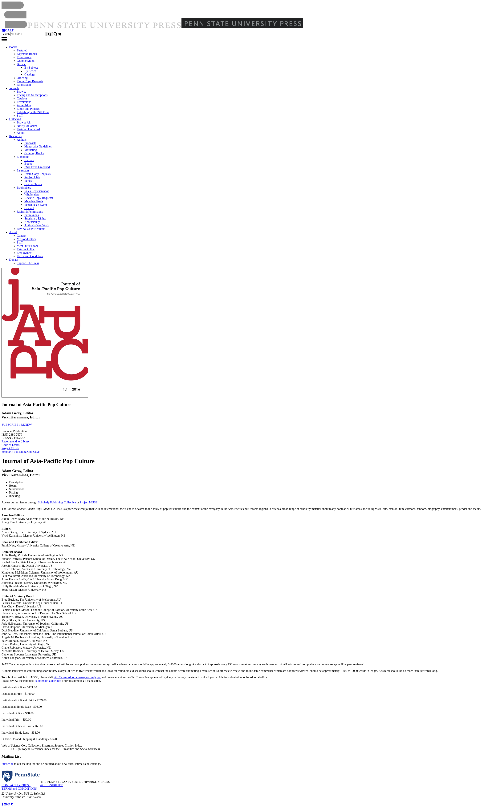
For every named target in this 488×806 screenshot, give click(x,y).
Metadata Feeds (33, 201)
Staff (19, 115)
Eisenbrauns (24, 57)
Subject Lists (32, 177)
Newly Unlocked (27, 125)
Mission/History (26, 239)
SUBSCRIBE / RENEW (17, 424)
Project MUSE (10, 448)
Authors (21, 139)
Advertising (24, 105)
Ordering (22, 77)
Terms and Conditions (30, 256)
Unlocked (15, 119)
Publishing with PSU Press (33, 112)
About (20, 132)
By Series (30, 71)
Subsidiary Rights (35, 218)
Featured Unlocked (28, 129)
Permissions (24, 101)
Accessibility (32, 222)
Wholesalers (31, 194)
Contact (29, 208)
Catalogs (29, 74)
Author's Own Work (36, 225)
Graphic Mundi (26, 60)
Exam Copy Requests (30, 81)
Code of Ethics (10, 444)
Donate (13, 259)
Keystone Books (27, 53)
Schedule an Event (35, 204)
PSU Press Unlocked (37, 167)
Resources (15, 136)
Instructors (23, 170)
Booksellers (24, 187)
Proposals (30, 143)
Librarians (23, 156)
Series (28, 180)
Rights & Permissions (30, 211)
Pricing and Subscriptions (32, 95)
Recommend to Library (16, 441)
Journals (14, 88)
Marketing (30, 149)
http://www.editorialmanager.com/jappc (77, 677)
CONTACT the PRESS (16, 785)
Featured (22, 50)
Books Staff (24, 84)
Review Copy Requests (38, 197)
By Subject (31, 67)
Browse (21, 64)
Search (6, 34)
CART (9, 30)
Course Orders (33, 184)
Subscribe (7, 763)
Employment (24, 252)
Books (13, 47)
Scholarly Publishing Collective (20, 451)
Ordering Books (34, 153)
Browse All (23, 122)
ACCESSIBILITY (51, 785)
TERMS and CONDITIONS (19, 788)
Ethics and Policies (28, 108)
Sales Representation (36, 191)
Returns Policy (26, 249)
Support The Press (28, 263)
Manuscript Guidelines (38, 146)
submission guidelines (48, 680)
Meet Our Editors (27, 246)
